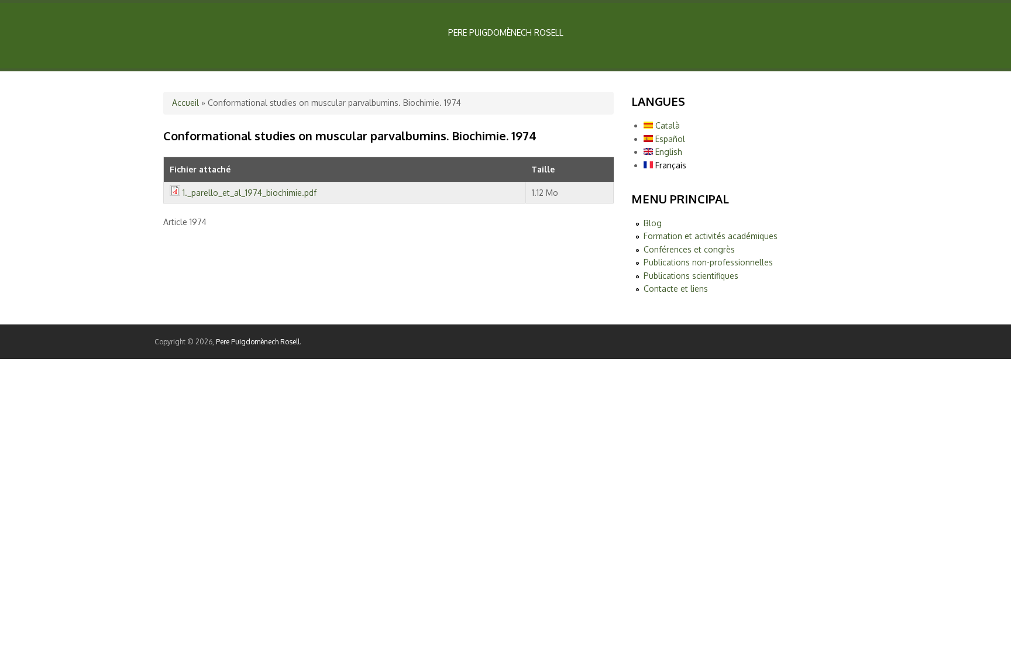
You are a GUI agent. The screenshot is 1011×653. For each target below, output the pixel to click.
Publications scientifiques (691, 276)
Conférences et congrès (689, 249)
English (667, 152)
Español (669, 139)
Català (666, 125)
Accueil (185, 103)
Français (669, 165)
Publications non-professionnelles (708, 262)
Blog (653, 223)
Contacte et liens (676, 288)
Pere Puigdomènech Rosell (258, 341)
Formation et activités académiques (711, 236)
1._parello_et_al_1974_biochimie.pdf (250, 193)
